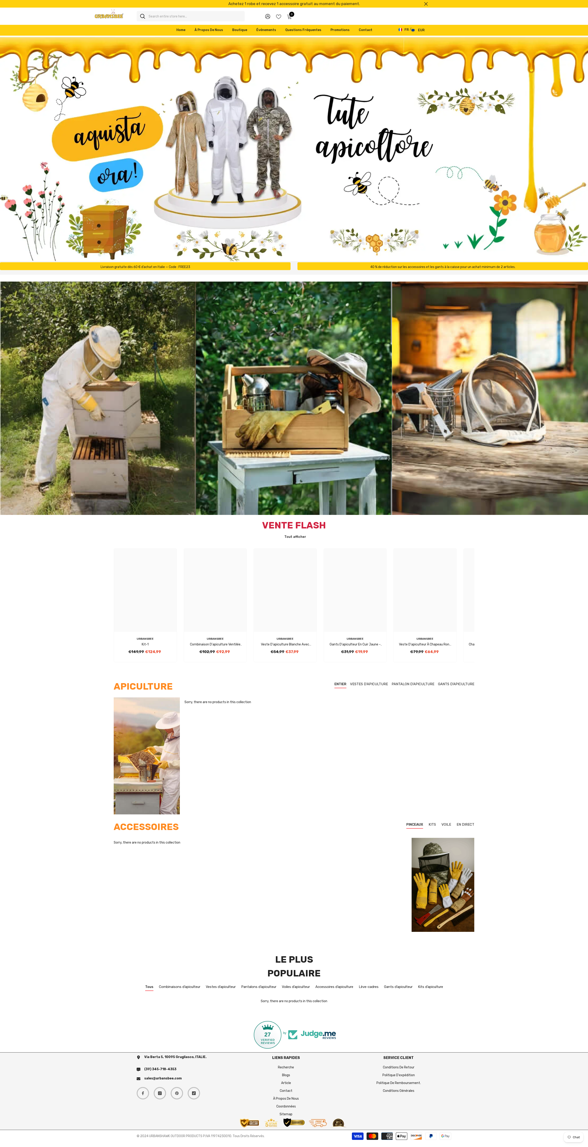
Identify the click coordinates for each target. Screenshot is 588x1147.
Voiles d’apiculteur (296, 987)
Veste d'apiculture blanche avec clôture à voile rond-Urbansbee (285, 644)
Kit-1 (145, 644)
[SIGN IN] (267, 16)
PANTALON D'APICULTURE (413, 684)
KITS (432, 825)
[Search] (191, 16)
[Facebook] (143, 1093)
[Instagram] (160, 1093)
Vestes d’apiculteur (221, 987)
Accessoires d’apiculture (334, 987)
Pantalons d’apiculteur (258, 987)
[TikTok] (194, 1093)
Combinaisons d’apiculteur (179, 987)
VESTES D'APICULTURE (369, 684)
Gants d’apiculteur (398, 987)
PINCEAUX (414, 825)
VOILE (446, 825)
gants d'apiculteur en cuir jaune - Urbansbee (355, 644)
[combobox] (195, 16)
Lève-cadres (369, 987)
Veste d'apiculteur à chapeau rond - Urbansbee (425, 644)
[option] (294, 4)
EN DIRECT (465, 825)
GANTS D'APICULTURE (456, 684)
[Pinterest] (177, 1093)
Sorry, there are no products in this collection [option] (294, 1001)
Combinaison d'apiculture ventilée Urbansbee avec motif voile (215, 644)
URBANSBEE (145, 638)
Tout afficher (295, 537)
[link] (145, 266)
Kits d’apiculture (430, 987)
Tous (149, 987)
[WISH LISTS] (278, 16)
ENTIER (340, 684)
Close (426, 3)
